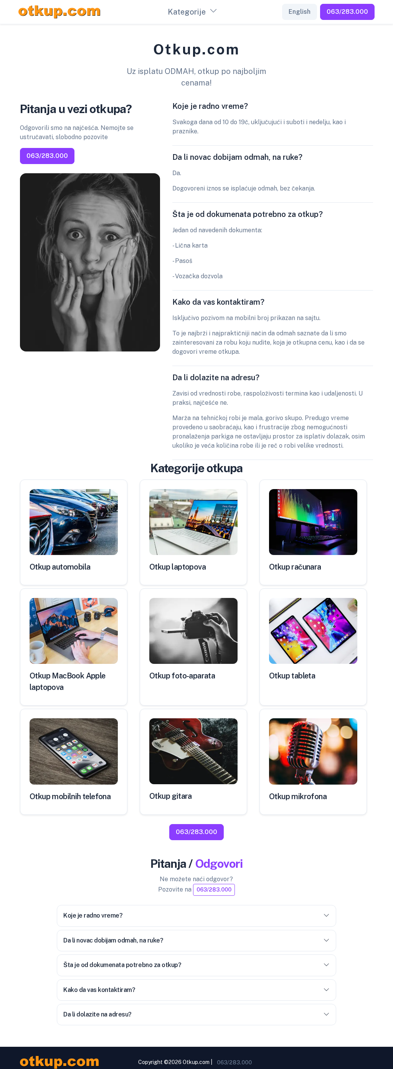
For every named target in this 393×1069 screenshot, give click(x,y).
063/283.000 (347, 11)
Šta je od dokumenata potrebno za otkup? (122, 965)
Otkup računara (295, 566)
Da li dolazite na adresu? (97, 1014)
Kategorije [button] (187, 11)
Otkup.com (196, 1062)
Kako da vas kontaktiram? (99, 989)
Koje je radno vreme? (92, 915)
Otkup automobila (60, 566)
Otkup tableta (292, 675)
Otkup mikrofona (298, 796)
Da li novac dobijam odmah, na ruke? (113, 940)
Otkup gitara (170, 796)
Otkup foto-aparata (182, 675)
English (299, 11)
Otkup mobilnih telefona (70, 796)
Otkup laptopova (177, 566)
